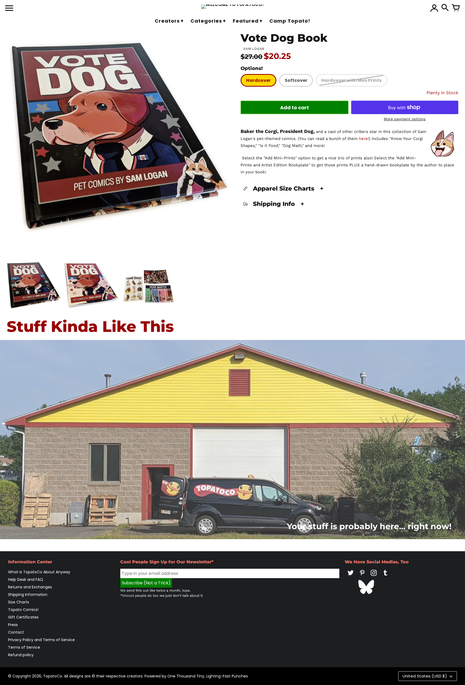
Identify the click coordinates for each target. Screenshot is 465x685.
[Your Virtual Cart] (456, 8)
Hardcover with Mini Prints (351, 80)
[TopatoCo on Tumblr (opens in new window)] (385, 576)
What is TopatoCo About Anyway (39, 572)
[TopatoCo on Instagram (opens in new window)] (373, 576)
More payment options (404, 119)
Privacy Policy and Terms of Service (41, 639)
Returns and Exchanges (30, 587)
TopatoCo (52, 676)
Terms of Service (24, 647)
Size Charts (18, 602)
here (363, 138)
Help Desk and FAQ (25, 579)
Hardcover (258, 80)
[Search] (445, 8)
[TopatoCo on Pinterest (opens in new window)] (362, 576)
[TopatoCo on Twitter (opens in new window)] (350, 576)
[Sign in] (434, 8)
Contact (16, 632)
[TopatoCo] (232, 7)
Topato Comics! (23, 609)
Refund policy (21, 655)
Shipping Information (27, 594)
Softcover (296, 80)
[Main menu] (9, 9)
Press (13, 624)
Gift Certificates (23, 617)
